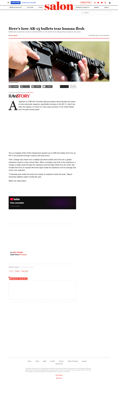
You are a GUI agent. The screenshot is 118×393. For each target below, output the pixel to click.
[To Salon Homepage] (59, 6)
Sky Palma (13, 35)
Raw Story (30, 92)
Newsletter (86, 2)
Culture (30, 7)
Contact (52, 361)
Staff (44, 361)
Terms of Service (73, 361)
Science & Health (82, 7)
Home (29, 361)
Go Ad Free (59, 364)
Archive (84, 361)
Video (106, 7)
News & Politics (16, 7)
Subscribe (15, 2)
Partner (17, 271)
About (37, 361)
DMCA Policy (59, 378)
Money (96, 7)
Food (41, 7)
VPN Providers (59, 375)
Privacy (61, 361)
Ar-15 (11, 271)
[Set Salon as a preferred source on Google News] (64, 86)
